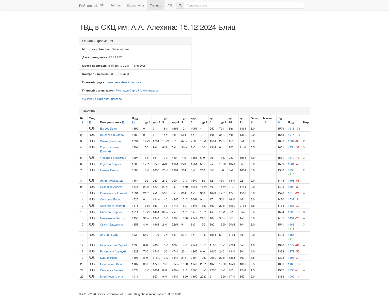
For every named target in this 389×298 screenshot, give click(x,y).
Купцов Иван (108, 257)
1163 (294, 264)
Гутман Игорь (109, 170)
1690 (291, 172)
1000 (293, 276)
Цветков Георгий (111, 212)
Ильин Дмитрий (110, 141)
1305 (293, 257)
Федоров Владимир (113, 157)
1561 (293, 164)
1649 (293, 157)
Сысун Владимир (111, 224)
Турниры (155, 5)
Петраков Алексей (112, 187)
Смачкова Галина (111, 270)
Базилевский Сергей (113, 245)
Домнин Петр (109, 235)
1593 (294, 212)
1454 (291, 237)
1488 (293, 205)
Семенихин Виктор (112, 264)
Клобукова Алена (111, 276)
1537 (293, 199)
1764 (293, 141)
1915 (294, 135)
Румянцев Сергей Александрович (137, 90)
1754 (293, 147)
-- (304, 128)
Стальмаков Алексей (114, 193)
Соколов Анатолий (112, 205)
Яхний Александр (111, 180)
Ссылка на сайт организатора (102, 99)
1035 (293, 270)
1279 (293, 251)
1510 (293, 193)
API (170, 5)
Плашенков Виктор (112, 218)
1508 (293, 187)
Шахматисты (135, 5)
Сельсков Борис (110, 199)
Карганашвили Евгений (109, 149)
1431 (293, 218)
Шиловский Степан (112, 135)
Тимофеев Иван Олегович (123, 82)
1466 (291, 226)
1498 (293, 180)
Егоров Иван (108, 128)
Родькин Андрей (111, 164)
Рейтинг (116, 5)
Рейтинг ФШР (91, 5)
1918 (294, 128)
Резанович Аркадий (113, 251)
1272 (293, 245)
